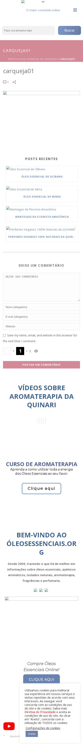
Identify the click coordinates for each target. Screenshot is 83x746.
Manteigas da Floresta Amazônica (42, 216)
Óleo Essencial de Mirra (42, 196)
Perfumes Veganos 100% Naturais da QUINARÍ (43, 237)
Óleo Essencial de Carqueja (38, 59)
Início (12, 59)
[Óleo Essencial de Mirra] (42, 189)
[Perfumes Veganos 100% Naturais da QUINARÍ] (42, 229)
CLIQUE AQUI (41, 679)
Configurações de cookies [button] (43, 728)
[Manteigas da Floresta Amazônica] (42, 209)
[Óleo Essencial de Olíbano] (42, 169)
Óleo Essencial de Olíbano (42, 176)
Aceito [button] (31, 734)
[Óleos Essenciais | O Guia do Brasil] (41, 9)
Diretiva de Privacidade (40, 712)
